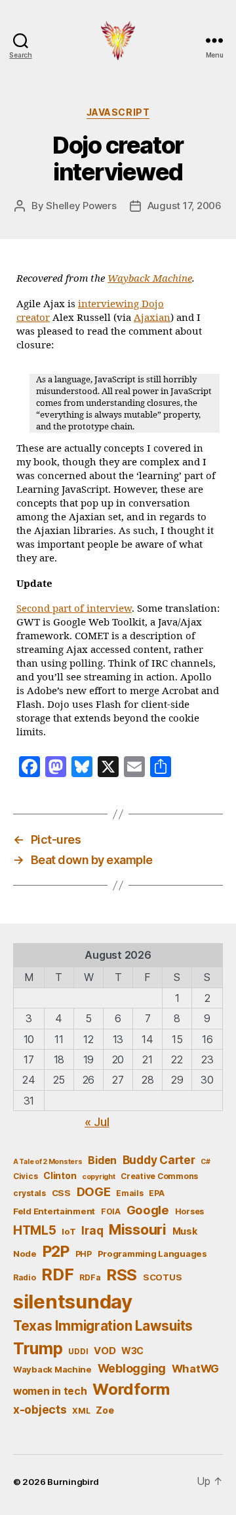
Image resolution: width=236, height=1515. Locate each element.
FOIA (111, 1211)
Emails (129, 1193)
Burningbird (73, 1481)
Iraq (92, 1230)
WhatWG (195, 1368)
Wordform (131, 1389)
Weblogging (132, 1368)
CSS (61, 1193)
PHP (83, 1254)
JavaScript (118, 112)
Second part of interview (74, 609)
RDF (57, 1274)
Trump (38, 1348)
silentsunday (72, 1301)
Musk (184, 1231)
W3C (132, 1350)
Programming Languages (152, 1253)
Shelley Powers (81, 205)
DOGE (94, 1191)
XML (81, 1411)
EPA (156, 1193)
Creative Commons (159, 1176)
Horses (189, 1211)
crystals (29, 1193)
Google (148, 1210)
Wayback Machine (150, 279)
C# (205, 1161)
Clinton (59, 1175)
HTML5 (34, 1230)
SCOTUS (162, 1277)
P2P (56, 1251)
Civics (25, 1176)
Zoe (104, 1410)
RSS (121, 1274)
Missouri (138, 1229)
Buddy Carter (159, 1160)
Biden (102, 1160)
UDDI (78, 1351)
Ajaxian (152, 318)
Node (25, 1253)
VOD (104, 1351)
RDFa (89, 1277)
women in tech (50, 1391)
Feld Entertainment (54, 1211)
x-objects (40, 1409)
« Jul (97, 1122)
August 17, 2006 (185, 205)
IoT (68, 1231)
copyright (98, 1177)
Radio (24, 1277)
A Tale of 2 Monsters (48, 1161)
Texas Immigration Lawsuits (103, 1326)
